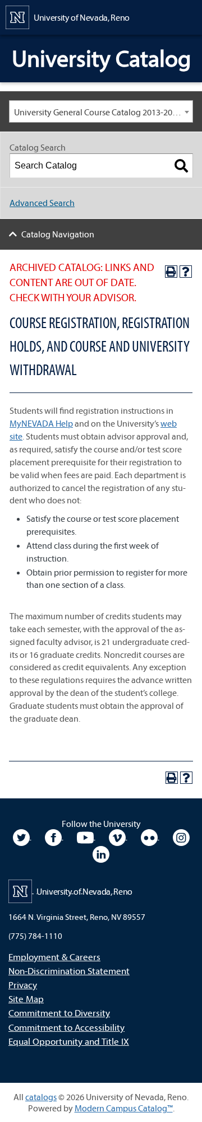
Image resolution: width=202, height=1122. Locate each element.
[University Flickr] (150, 836)
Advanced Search (42, 202)
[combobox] (101, 111)
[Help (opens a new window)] (186, 271)
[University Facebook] (54, 836)
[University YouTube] (86, 836)
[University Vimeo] (118, 836)
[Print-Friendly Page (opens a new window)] (171, 271)
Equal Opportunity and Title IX (68, 1041)
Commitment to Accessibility (66, 1027)
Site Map (26, 998)
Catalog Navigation (57, 234)
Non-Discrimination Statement (69, 970)
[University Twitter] (22, 836)
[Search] (181, 165)
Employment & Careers (54, 956)
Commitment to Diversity (59, 1012)
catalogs (41, 1096)
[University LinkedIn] (101, 852)
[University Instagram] (181, 836)
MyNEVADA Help (41, 423)
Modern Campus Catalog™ (124, 1108)
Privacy (22, 984)
